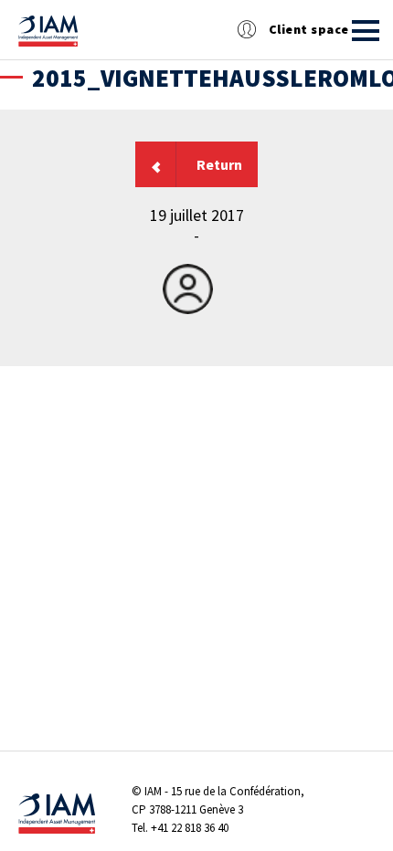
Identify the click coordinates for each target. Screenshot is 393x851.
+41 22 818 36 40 (189, 827)
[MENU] (365, 30)
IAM (153, 791)
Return (219, 164)
